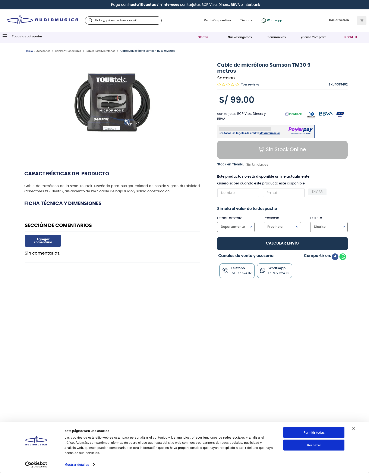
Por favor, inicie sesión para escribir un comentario (43, 241)
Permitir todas (314, 432)
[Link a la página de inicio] (29, 51)
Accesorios (43, 51)
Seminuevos (277, 37)
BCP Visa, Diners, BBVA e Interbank (231, 4)
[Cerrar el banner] (353, 428)
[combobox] (123, 20)
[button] (112, 105)
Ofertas (203, 37)
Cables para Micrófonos (101, 51)
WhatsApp (277, 268)
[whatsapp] (342, 257)
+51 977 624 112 (278, 273)
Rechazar (314, 445)
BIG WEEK (350, 37)
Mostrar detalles (76, 464)
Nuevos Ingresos (240, 37)
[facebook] (335, 257)
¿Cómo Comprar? (314, 37)
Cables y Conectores (68, 51)
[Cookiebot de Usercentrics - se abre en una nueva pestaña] (36, 464)
